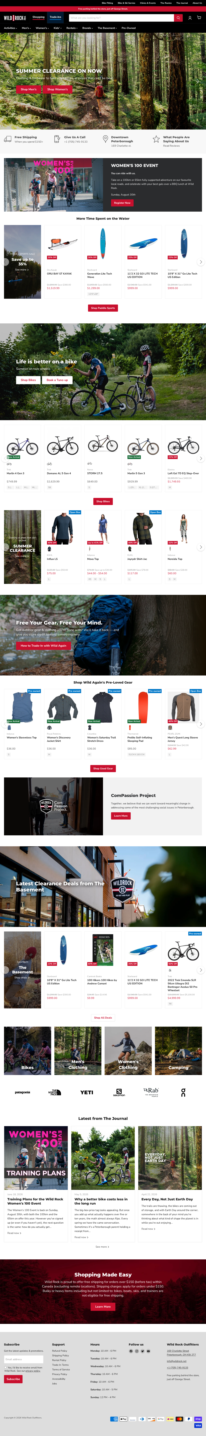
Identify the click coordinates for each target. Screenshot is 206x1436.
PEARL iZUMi (174, 733)
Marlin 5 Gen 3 (136, 473)
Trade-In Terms (60, 1364)
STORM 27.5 (95, 473)
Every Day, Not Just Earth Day (167, 1199)
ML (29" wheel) (35, 487)
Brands (87, 28)
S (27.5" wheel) (11, 487)
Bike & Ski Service (126, 3)
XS (90, 579)
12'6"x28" (93, 294)
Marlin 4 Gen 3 (15, 473)
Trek (9, 469)
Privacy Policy (59, 1374)
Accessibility (58, 1379)
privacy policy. (32, 1370)
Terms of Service (61, 1369)
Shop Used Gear (103, 768)
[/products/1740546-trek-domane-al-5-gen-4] (63, 443)
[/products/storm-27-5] (103, 443)
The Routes (166, 3)
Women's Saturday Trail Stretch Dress (101, 739)
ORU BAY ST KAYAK (59, 273)
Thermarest (132, 733)
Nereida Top (175, 559)
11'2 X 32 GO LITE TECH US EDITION (142, 275)
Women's (42, 28)
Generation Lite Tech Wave (99, 275)
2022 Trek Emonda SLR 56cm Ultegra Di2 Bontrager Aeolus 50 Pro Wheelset (182, 985)
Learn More (121, 816)
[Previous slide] (9, 81)
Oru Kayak (52, 270)
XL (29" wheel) (143, 487)
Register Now (122, 203)
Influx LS (52, 559)
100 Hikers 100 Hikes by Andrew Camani (102, 981)
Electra (171, 469)
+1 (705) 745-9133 (177, 1367)
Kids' (57, 28)
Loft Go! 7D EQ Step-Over (183, 473)
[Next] (201, 262)
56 (170, 1003)
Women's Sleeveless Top (22, 737)
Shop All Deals (175, 89)
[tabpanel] (15, 18)
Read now (13, 1233)
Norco (90, 469)
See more (102, 1247)
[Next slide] (197, 81)
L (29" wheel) (19, 487)
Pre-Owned (129, 28)
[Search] (178, 18)
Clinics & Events (148, 3)
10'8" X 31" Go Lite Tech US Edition (182, 275)
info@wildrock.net (176, 1361)
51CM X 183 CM (136, 754)
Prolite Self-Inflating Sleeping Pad (139, 739)
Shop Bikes (146, 89)
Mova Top (93, 559)
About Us (197, 3)
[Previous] (5, 262)
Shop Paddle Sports (103, 308)
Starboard (92, 270)
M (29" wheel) (27, 487)
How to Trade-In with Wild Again (43, 646)
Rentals (71, 28)
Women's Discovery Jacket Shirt (58, 739)
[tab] (38, 17)
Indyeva (91, 555)
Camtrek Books (94, 976)
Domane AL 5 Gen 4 (59, 473)
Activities (10, 28)
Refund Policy (59, 1350)
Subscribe (13, 1379)
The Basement (107, 28)
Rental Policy (59, 1360)
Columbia (91, 733)
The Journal (182, 3)
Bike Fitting (107, 3)
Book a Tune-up (57, 380)
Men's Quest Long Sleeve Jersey (183, 739)
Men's (26, 28)
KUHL (49, 555)
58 (49, 487)
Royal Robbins (54, 733)
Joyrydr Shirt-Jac (137, 559)
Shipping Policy (60, 1355)
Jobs (54, 1383)
